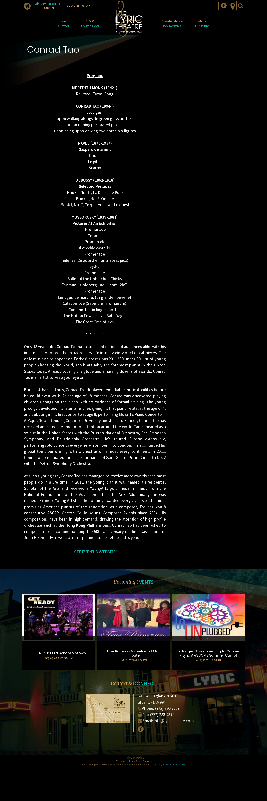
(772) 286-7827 (167, 708)
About (202, 24)
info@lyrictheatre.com (174, 720)
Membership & (172, 24)
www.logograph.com (174, 764)
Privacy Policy (135, 758)
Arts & (90, 24)
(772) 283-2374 (162, 714)
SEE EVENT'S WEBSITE (95, 552)
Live (63, 24)
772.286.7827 (78, 6)
